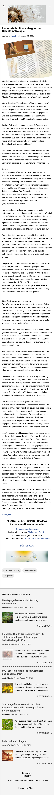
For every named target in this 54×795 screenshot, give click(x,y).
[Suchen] (50, 7)
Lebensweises (30, 570)
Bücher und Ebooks (36, 532)
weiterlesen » (44, 626)
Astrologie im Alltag (11, 570)
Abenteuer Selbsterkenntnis (37, 538)
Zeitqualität (8, 575)
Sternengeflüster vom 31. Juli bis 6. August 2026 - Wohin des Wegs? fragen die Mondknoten (23, 707)
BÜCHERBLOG (27, 546)
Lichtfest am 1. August (14, 741)
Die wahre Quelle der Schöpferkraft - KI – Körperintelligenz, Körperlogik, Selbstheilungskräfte (23, 637)
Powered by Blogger (27, 788)
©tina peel (6, 515)
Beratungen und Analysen (27, 529)
